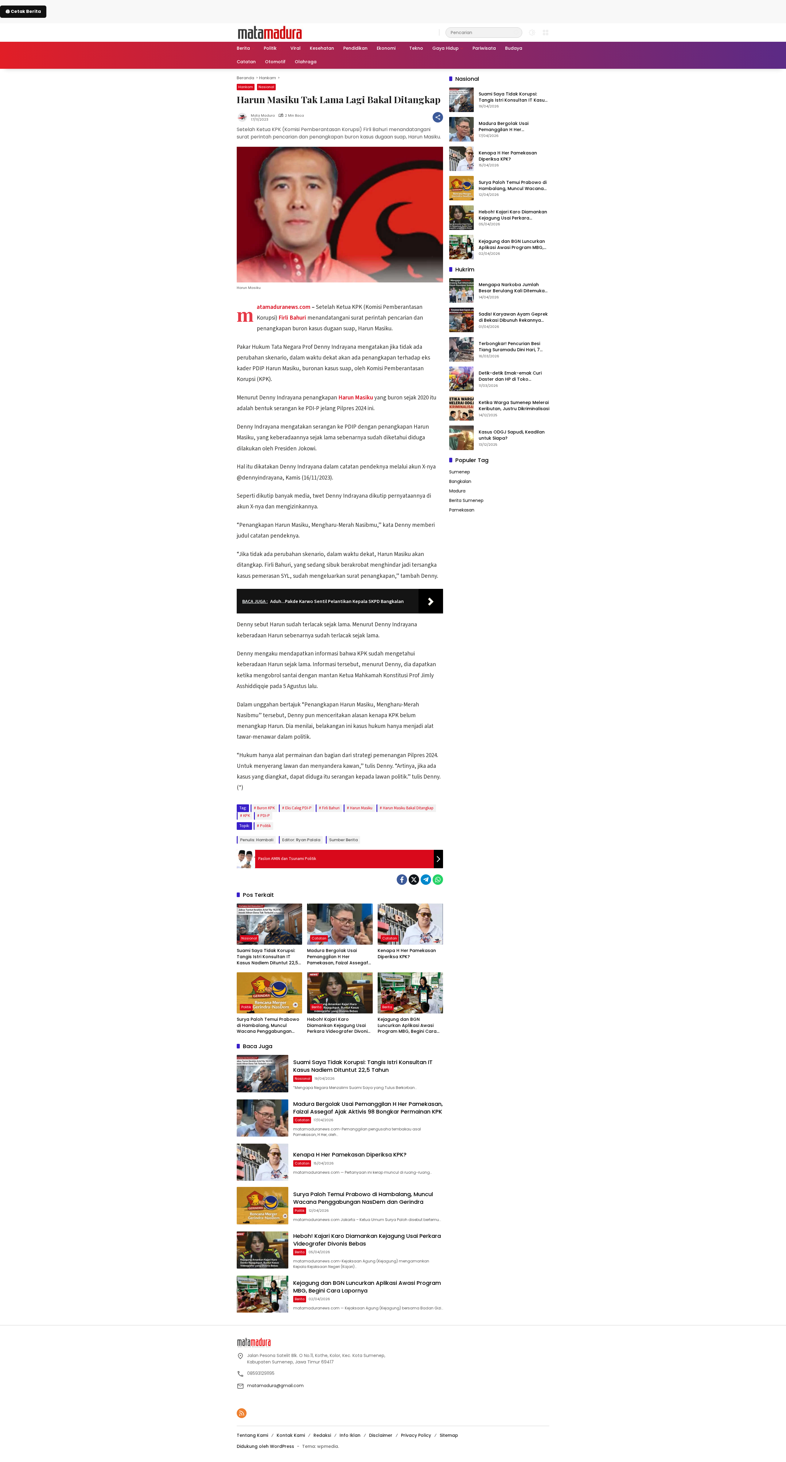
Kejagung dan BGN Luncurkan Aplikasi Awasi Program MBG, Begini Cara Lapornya (407, 1026)
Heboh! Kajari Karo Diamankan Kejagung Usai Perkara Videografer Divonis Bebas (338, 1026)
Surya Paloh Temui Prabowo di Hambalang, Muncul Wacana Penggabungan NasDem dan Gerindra (268, 1026)
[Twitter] (414, 879)
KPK (246, 815)
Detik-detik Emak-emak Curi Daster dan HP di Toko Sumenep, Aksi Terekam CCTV (512, 376)
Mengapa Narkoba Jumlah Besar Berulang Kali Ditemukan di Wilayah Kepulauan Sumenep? (513, 288)
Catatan (319, 938)
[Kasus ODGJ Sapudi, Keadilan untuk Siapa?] (461, 438)
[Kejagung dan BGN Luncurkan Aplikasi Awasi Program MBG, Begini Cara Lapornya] (410, 992)
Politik (265, 826)
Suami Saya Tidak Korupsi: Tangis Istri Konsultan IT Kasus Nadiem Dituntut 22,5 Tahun (267, 957)
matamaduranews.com (283, 307)
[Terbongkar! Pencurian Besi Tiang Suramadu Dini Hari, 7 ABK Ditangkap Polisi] (461, 349)
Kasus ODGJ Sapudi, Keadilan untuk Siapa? (512, 435)
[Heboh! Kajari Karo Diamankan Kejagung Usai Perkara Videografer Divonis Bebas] (339, 992)
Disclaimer (380, 1435)
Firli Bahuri (292, 318)
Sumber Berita (343, 840)
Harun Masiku (355, 398)
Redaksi (322, 1435)
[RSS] (242, 1413)
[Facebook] (402, 879)
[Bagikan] (438, 117)
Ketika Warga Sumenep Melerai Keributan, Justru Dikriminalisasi (514, 406)
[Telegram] (426, 879)
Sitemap (449, 1435)
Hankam (245, 86)
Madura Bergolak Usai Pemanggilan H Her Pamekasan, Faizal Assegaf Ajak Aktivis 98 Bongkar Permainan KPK (337, 957)
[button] (516, 32)
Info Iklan (350, 1435)
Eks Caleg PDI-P (298, 808)
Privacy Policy (416, 1435)
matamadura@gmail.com (275, 1385)
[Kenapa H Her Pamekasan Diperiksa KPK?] (410, 924)
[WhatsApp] (438, 879)
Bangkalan (460, 481)
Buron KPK (266, 808)
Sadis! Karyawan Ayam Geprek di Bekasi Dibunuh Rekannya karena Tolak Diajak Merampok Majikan (514, 317)
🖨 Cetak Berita (23, 11)
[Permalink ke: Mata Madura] (244, 117)
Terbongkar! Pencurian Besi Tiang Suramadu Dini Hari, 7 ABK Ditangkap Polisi (509, 347)
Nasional (266, 86)
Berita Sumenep (466, 500)
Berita (316, 1007)
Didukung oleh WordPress (265, 1446)
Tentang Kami (252, 1435)
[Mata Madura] (270, 32)
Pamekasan (461, 510)
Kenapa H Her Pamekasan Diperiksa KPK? (407, 954)
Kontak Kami (291, 1435)
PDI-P (265, 815)
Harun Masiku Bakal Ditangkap (408, 808)
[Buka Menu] (545, 32)
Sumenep (459, 472)
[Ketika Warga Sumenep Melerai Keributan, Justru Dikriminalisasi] (461, 408)
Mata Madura (263, 115)
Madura (457, 491)
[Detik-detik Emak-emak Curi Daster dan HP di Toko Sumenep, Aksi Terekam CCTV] (461, 379)
